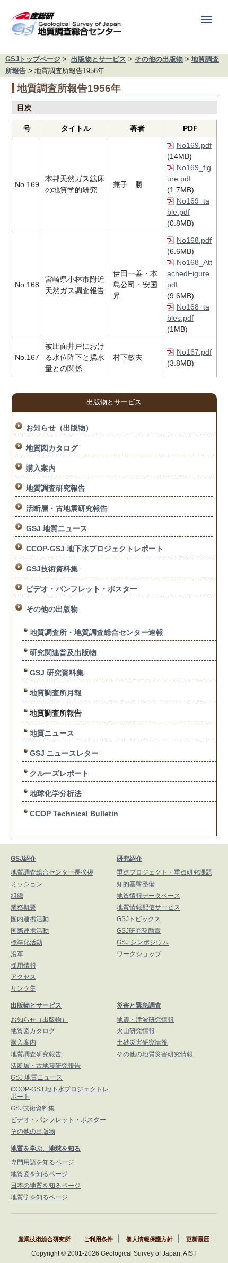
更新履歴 (197, 1239)
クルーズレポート (59, 773)
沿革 (17, 954)
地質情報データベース (148, 895)
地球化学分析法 (56, 793)
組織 (17, 895)
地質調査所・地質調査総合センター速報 (96, 632)
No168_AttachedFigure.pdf (189, 273)
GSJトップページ (32, 59)
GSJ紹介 (23, 858)
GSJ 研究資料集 (57, 672)
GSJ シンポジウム (143, 942)
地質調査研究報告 (55, 488)
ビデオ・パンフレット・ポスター (81, 589)
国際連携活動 (30, 930)
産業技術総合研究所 (44, 1239)
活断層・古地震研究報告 (67, 508)
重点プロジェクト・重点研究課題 (164, 872)
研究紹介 (129, 858)
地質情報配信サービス (148, 907)
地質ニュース (52, 733)
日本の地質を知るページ (46, 1185)
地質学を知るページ (39, 1197)
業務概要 (23, 907)
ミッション (26, 884)
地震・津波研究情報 (145, 1019)
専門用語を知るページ (42, 1162)
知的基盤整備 (136, 884)
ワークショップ (139, 954)
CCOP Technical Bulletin (74, 813)
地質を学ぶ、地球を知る (46, 1148)
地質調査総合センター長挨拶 (52, 872)
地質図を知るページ (39, 1174)
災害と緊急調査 (139, 1005)
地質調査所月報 (56, 692)
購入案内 (41, 468)
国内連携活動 (30, 919)
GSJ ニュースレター (64, 753)
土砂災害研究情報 (142, 1042)
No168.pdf (194, 240)
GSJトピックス (139, 919)
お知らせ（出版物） (59, 427)
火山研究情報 (136, 1031)
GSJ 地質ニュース (56, 528)
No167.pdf (194, 352)
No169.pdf (194, 145)
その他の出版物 (159, 59)
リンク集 (23, 988)
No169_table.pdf (188, 206)
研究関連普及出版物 (63, 652)
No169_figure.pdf (189, 173)
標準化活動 (26, 942)
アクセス (23, 977)
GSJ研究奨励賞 (139, 930)
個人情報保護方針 (149, 1239)
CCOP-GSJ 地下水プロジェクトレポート (94, 548)
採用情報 (23, 965)
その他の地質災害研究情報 (155, 1054)
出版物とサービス (98, 59)
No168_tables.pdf (188, 312)
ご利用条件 (98, 1239)
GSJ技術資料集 (52, 568)
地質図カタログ (52, 448)
